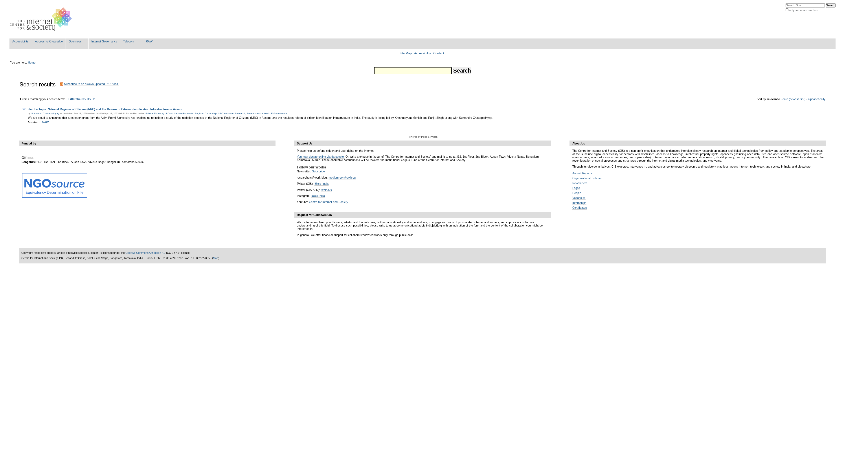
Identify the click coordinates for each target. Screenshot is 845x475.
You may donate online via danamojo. (321, 156)
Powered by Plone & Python (422, 136)
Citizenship (211, 113)
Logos (576, 188)
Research (240, 113)
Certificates (579, 207)
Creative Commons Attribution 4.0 (145, 252)
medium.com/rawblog (342, 177)
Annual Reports (582, 173)
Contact (438, 53)
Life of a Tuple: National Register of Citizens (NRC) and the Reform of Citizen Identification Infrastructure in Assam (104, 109)
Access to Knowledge (49, 41)
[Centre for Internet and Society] (41, 19)
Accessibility (20, 41)
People (576, 193)
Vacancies (579, 197)
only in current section (803, 10)
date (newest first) (794, 99)
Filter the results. (80, 99)
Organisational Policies (587, 178)
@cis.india (318, 195)
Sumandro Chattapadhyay (45, 113)
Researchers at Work (258, 113)
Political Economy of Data (159, 113)
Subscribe (318, 171)
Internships (579, 203)
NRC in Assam (225, 113)
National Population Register (189, 113)
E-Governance (279, 113)
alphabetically (816, 99)
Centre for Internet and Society (328, 202)
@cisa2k (326, 190)
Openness (75, 41)
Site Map (405, 53)
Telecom (128, 41)
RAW (149, 41)
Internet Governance (104, 41)
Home (31, 62)
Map (215, 258)
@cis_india (321, 183)
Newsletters (579, 183)
